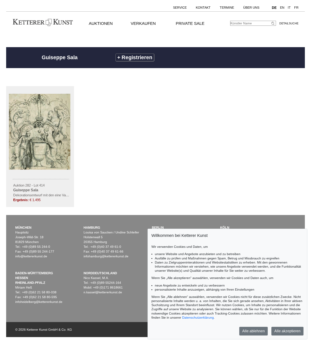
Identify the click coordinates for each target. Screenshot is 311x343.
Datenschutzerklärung (198, 317)
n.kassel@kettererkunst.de (103, 292)
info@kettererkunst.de (31, 256)
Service (180, 7)
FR (296, 7)
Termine (227, 7)
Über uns (251, 7)
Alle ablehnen (253, 331)
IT (289, 7)
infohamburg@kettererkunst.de (106, 256)
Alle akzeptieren (287, 331)
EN (282, 7)
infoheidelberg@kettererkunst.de (38, 302)
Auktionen (101, 23)
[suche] (273, 23)
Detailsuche (288, 23)
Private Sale (190, 23)
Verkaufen (143, 23)
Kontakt (203, 7)
